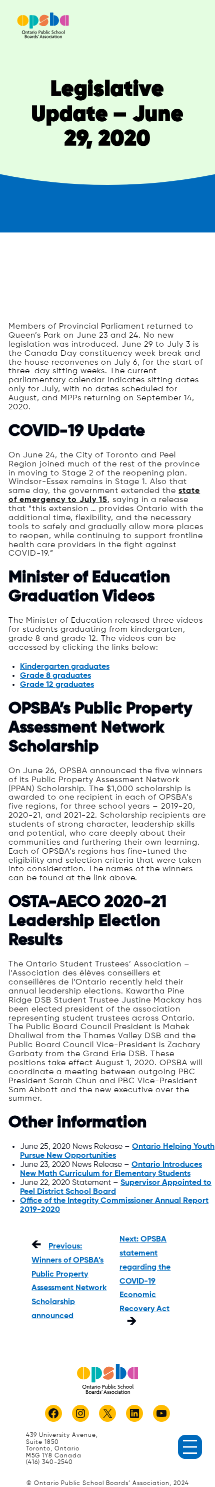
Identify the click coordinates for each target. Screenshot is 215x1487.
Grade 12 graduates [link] (57, 684)
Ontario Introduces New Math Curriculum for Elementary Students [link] (111, 1169)
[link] (43, 25)
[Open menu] (190, 1447)
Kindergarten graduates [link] (65, 666)
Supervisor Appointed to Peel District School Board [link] (116, 1187)
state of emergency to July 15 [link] (104, 495)
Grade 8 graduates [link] (55, 675)
